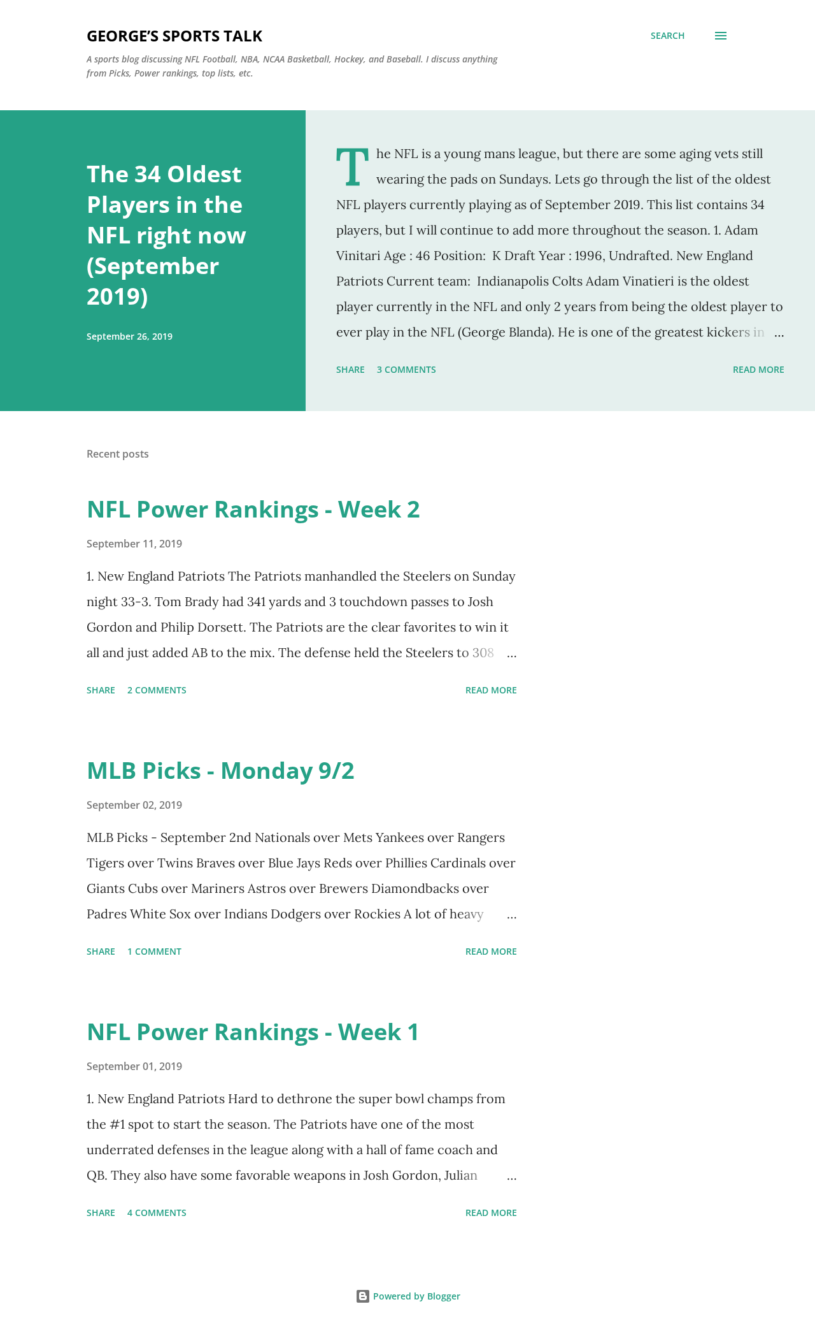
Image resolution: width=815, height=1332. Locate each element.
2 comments (157, 690)
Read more (758, 369)
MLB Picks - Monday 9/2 (221, 770)
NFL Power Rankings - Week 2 (253, 509)
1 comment (154, 951)
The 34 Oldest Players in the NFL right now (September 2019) (166, 235)
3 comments (406, 369)
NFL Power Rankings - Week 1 (253, 1031)
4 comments (157, 1212)
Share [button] (350, 369)
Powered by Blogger (415, 1296)
